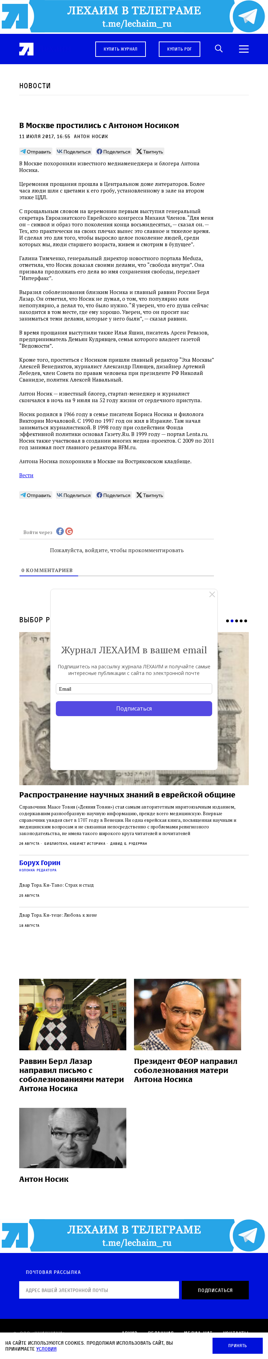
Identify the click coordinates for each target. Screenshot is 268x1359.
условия (46, 1349)
